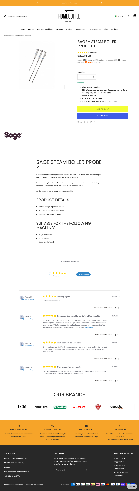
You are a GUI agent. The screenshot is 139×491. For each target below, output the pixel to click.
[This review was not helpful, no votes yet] (118, 308)
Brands (31, 29)
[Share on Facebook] (84, 122)
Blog (106, 29)
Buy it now (102, 116)
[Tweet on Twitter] (91, 122)
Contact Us (118, 476)
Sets (23, 29)
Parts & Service (95, 29)
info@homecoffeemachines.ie (120, 439)
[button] (120, 16)
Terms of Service (121, 472)
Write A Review (83, 274)
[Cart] (133, 16)
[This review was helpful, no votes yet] (115, 308)
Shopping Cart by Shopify (35, 484)
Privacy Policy (119, 465)
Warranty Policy (120, 458)
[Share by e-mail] (94, 122)
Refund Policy (119, 469)
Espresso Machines (45, 29)
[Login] (129, 16)
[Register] (86, 470)
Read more (89, 328)
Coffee (69, 29)
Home (6, 36)
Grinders (59, 29)
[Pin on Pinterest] (87, 122)
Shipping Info (119, 462)
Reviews (114, 29)
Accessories (80, 29)
